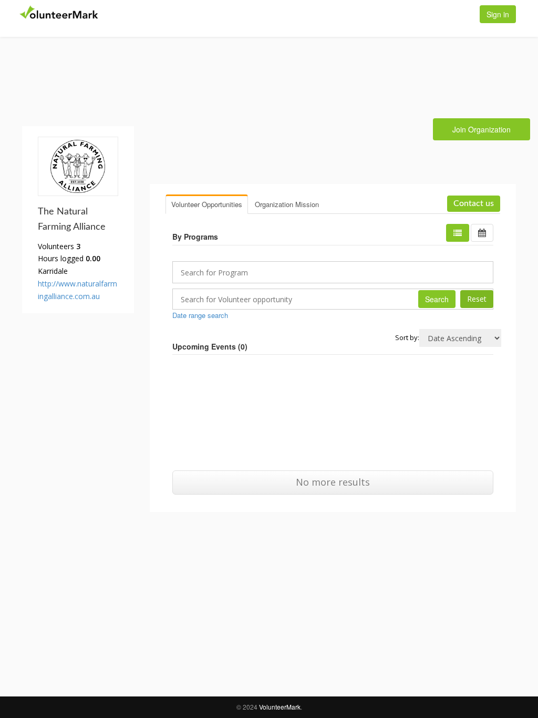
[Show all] (482, 233)
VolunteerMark (280, 706)
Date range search (200, 315)
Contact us (473, 203)
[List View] (457, 233)
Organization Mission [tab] (287, 204)
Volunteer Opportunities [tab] (206, 204)
